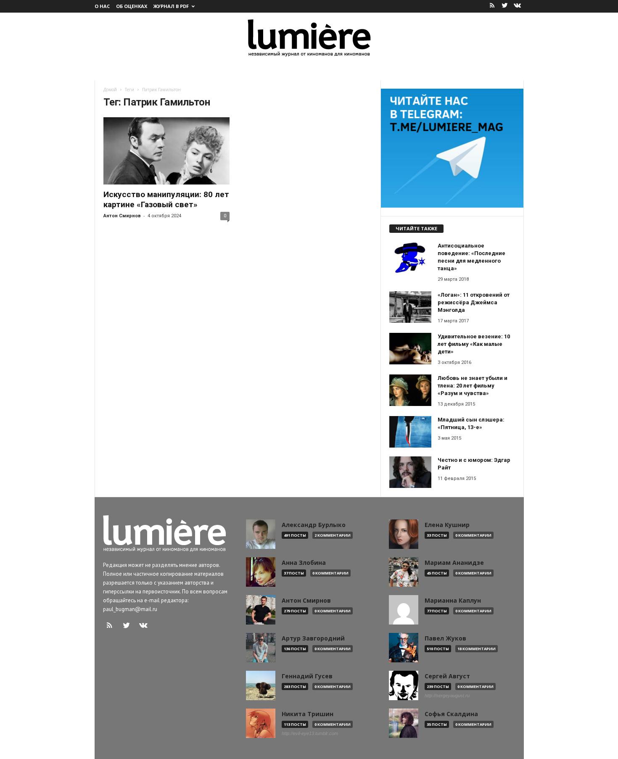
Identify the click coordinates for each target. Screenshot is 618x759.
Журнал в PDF (171, 6)
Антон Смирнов (122, 216)
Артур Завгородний (313, 638)
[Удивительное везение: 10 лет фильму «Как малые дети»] (410, 348)
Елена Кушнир (447, 525)
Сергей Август (447, 676)
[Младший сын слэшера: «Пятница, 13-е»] (410, 432)
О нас (102, 6)
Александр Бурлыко (314, 525)
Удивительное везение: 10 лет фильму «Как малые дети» (474, 344)
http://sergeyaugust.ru (447, 695)
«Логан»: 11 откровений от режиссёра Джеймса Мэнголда (474, 302)
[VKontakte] (517, 6)
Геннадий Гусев (307, 676)
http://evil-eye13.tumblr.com (310, 733)
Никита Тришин (307, 714)
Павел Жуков (445, 638)
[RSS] (492, 6)
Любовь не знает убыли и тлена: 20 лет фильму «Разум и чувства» (472, 385)
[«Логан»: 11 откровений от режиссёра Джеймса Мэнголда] (410, 307)
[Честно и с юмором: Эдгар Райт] (410, 472)
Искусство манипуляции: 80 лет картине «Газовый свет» (166, 199)
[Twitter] (505, 6)
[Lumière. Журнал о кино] (309, 37)
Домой (110, 89)
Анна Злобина (304, 563)
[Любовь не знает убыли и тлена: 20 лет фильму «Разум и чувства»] (410, 390)
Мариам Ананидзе (454, 563)
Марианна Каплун (453, 600)
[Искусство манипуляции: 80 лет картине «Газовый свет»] (166, 150)
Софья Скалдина (451, 714)
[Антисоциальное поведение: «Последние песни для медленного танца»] (410, 258)
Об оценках (131, 6)
